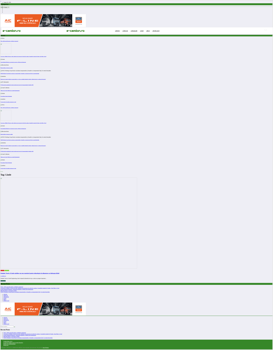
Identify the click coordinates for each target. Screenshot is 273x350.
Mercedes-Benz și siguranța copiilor (7, 67)
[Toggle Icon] (270, 31)
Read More (3, 280)
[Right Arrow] (2, 171)
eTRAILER (134, 31)
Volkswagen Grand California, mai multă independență (10, 90)
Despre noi (5, 345)
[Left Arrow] (1, 171)
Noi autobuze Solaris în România (6, 96)
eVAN (142, 31)
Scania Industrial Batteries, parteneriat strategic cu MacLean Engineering (13, 62)
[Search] (266, 30)
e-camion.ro (3, 276)
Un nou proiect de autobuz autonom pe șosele (8, 168)
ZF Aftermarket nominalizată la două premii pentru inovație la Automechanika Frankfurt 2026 (17, 84)
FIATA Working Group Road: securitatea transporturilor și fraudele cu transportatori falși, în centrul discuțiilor (20, 73)
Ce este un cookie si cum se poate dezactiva (13, 342)
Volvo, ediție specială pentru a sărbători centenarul (9, 41)
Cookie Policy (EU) (7, 341)
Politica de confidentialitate (9, 344)
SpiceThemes (46, 347)
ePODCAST (156, 31)
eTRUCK (125, 31)
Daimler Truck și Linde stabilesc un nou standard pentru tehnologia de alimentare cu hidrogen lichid (30, 273)
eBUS (148, 31)
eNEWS (117, 31)
